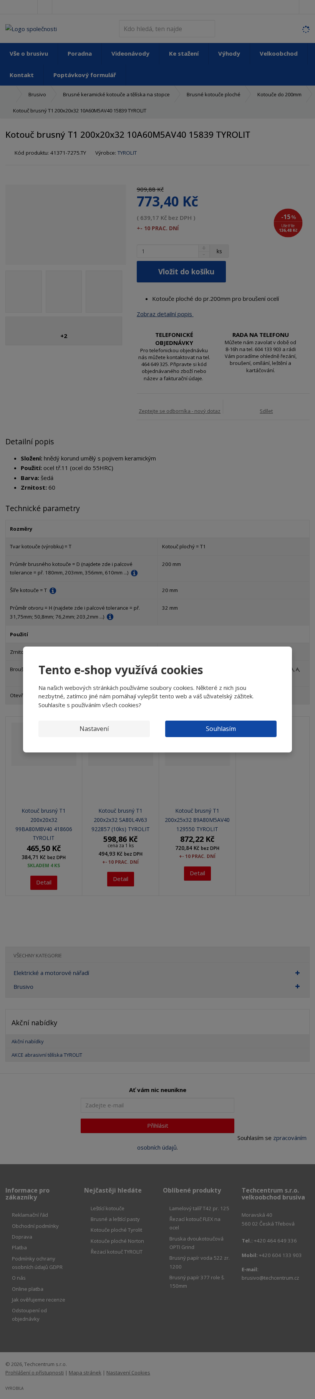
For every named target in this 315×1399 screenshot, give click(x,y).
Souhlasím (221, 728)
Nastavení (94, 728)
